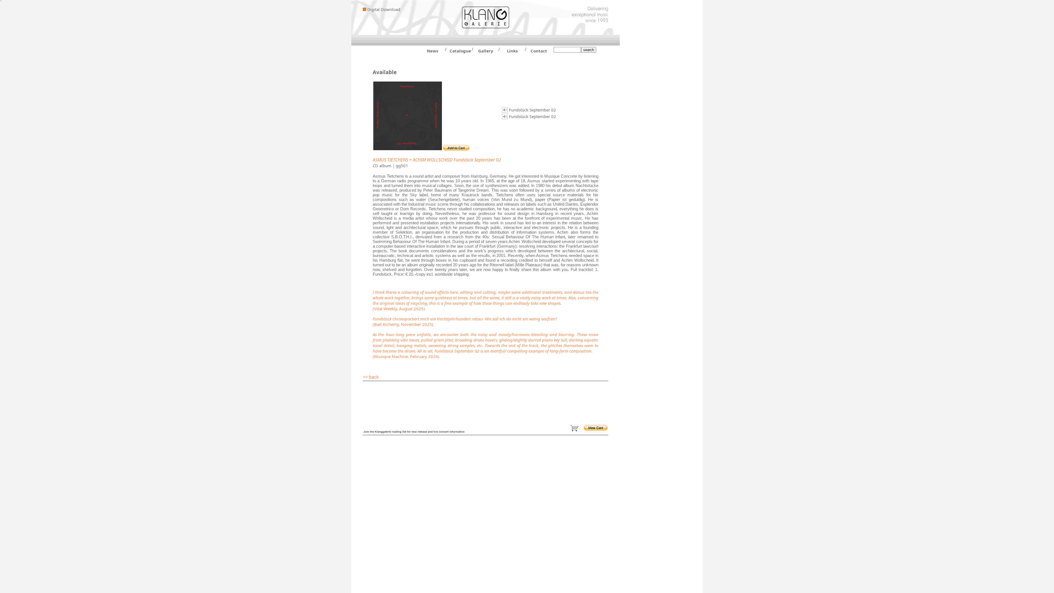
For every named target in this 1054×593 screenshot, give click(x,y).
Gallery (485, 51)
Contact (539, 51)
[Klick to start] (505, 110)
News (432, 51)
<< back (371, 377)
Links (512, 51)
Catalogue (459, 51)
